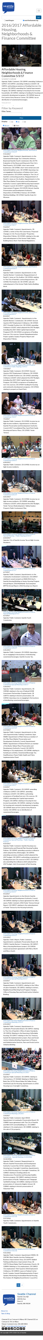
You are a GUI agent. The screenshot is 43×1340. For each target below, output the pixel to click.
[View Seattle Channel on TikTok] (12, 1328)
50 (25, 122)
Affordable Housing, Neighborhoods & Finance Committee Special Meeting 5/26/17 (19, 683)
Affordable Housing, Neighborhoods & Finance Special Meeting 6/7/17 (19, 612)
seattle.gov (10, 20)
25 (18, 122)
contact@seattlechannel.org (16, 1326)
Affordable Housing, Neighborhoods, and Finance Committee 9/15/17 (20, 151)
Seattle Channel (26, 1294)
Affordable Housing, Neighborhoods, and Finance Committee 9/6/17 (20, 224)
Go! (38, 17)
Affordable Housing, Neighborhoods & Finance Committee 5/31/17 (19, 647)
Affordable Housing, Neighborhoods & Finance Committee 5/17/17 (19, 727)
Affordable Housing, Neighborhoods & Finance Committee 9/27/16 (19, 1215)
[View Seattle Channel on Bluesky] (15, 1328)
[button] (21, 55)
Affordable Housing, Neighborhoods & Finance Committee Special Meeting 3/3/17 (19, 978)
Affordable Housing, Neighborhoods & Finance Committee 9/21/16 (19, 1250)
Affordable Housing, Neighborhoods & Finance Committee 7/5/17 (19, 416)
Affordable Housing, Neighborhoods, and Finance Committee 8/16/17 (20, 267)
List (7, 126)
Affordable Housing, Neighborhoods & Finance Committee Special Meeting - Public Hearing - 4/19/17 (19, 839)
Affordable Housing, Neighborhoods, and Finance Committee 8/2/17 (20, 313)
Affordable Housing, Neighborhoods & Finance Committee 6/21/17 (19, 494)
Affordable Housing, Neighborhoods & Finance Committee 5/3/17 (19, 784)
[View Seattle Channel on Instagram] (9, 1328)
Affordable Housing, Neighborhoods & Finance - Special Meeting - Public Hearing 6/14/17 (19, 535)
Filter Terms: (6, 111)
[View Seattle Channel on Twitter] (6, 1328)
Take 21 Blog (5, 1313)
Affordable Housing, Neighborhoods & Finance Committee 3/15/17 (19, 934)
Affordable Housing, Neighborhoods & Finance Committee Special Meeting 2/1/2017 (19, 1071)
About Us (4, 1311)
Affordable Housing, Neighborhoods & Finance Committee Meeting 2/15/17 (19, 1021)
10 (12, 122)
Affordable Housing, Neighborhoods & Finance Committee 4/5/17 (19, 891)
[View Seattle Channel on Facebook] (3, 1328)
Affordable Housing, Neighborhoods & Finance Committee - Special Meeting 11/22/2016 (19, 1156)
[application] (21, 56)
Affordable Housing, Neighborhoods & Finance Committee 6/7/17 (19, 569)
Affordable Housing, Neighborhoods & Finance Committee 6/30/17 (19, 459)
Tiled (17, 126)
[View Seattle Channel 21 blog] (21, 1328)
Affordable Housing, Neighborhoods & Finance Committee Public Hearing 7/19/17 (19, 366)
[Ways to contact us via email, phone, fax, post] (23, 1328)
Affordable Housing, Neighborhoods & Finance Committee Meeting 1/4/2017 (19, 1112)
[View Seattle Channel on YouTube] (18, 1328)
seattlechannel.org (31, 20)
